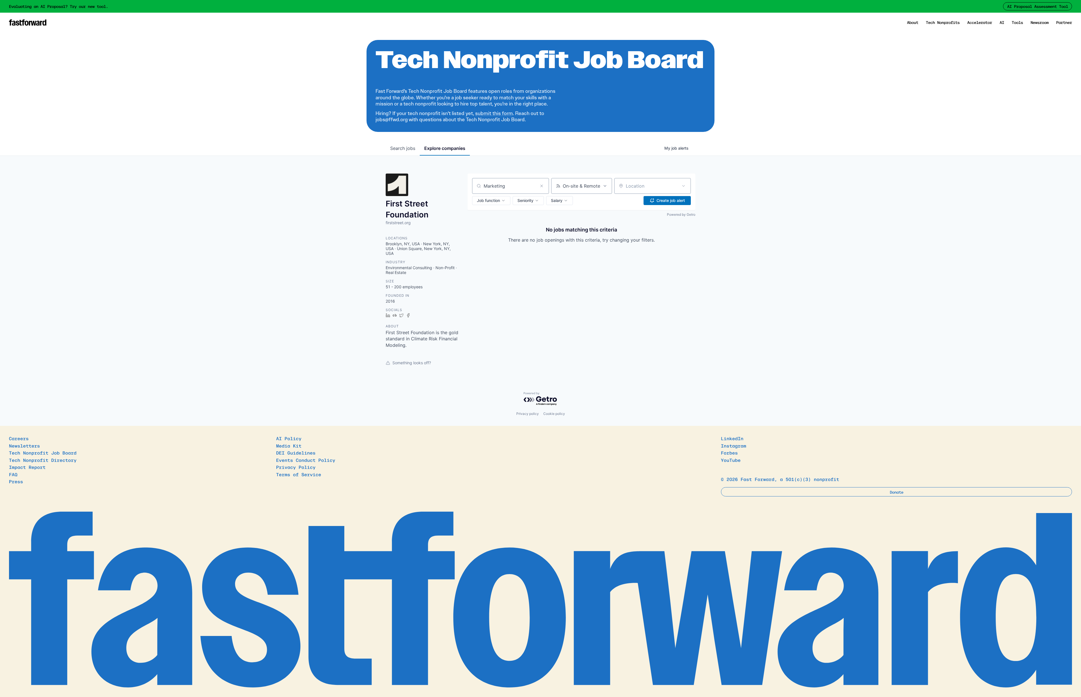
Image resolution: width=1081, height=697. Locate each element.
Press (16, 481)
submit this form (494, 113)
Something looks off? (411, 362)
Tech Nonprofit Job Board (43, 452)
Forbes (729, 452)
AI (1002, 22)
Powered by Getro (681, 214)
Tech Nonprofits (943, 22)
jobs (402, 148)
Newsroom (1040, 22)
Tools (1017, 22)
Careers (19, 438)
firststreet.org (398, 222)
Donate (896, 492)
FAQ (13, 474)
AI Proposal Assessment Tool (1037, 6)
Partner (1064, 22)
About (912, 22)
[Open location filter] (683, 186)
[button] (491, 200)
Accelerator (979, 22)
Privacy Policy (296, 467)
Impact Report (27, 467)
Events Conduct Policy (305, 460)
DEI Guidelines (296, 452)
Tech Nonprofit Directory (43, 460)
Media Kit (288, 445)
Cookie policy (554, 414)
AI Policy (288, 438)
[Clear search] (541, 186)
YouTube (731, 460)
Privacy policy (527, 414)
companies (444, 148)
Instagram (733, 445)
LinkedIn (732, 438)
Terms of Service (298, 474)
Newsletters (24, 445)
